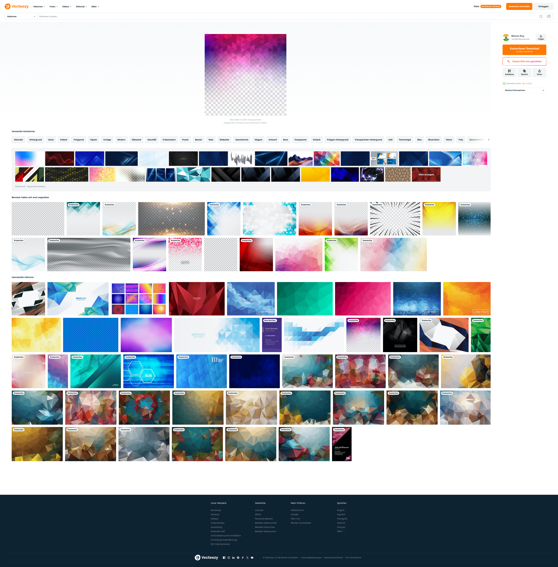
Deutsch (341, 522)
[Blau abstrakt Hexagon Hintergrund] (254, 371)
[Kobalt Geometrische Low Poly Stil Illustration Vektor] (417, 298)
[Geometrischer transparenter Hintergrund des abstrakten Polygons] (83, 218)
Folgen (541, 39)
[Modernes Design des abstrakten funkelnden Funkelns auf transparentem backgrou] (474, 218)
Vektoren (38, 6)
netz (211, 139)
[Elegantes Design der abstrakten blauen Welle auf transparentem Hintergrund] (28, 254)
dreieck (317, 139)
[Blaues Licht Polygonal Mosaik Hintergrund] (251, 298)
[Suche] (541, 16)
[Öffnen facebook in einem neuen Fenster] (224, 557)
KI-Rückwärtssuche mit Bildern (226, 535)
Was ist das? (527, 83)
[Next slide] (486, 139)
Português (342, 518)
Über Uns (295, 518)
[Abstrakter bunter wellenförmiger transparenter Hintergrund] (119, 218)
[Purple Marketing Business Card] (272, 335)
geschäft (151, 139)
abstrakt (18, 139)
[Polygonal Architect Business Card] (342, 444)
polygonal (79, 139)
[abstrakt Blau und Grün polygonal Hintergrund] (78, 298)
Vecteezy (215, 514)
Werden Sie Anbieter (301, 522)
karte (51, 139)
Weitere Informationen (515, 90)
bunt (285, 139)
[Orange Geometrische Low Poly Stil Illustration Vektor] (467, 298)
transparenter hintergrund (368, 139)
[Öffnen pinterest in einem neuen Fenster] (238, 557)
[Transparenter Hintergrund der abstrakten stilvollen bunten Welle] (351, 218)
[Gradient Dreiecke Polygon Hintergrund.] (28, 298)
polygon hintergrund (337, 139)
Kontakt (294, 514)
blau (419, 139)
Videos (65, 6)
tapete (93, 139)
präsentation (169, 139)
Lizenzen (259, 510)
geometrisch (241, 139)
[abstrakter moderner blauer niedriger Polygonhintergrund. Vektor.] (95, 371)
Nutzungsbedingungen (311, 557)
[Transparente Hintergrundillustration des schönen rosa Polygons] (185, 254)
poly (461, 139)
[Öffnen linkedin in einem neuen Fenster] (233, 557)
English (340, 510)
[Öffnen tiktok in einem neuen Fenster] (243, 557)
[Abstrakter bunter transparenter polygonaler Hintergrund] (363, 335)
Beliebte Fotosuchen (265, 527)
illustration (433, 139)
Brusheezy (216, 510)
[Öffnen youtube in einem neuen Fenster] (252, 557)
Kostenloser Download (524, 50)
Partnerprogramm (264, 518)
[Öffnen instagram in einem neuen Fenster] (229, 557)
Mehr (94, 6)
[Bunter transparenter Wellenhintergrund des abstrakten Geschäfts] (149, 254)
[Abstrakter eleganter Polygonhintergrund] (400, 335)
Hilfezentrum (297, 510)
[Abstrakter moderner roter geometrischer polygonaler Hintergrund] (256, 254)
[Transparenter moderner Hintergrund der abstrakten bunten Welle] (315, 218)
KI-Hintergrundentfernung (224, 539)
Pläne (476, 6)
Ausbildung (216, 527)
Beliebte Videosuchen (265, 531)
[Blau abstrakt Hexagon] (201, 371)
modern (121, 139)
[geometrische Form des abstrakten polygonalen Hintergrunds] (393, 254)
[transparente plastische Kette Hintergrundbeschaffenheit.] (88, 254)
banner (198, 139)
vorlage (107, 139)
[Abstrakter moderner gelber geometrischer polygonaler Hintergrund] (439, 218)
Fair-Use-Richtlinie (353, 557)
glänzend (136, 139)
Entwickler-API (218, 531)
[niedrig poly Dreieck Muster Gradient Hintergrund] (58, 371)
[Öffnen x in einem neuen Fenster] (247, 557)
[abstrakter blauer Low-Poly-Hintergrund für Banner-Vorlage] (217, 335)
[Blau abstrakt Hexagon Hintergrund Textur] (148, 371)
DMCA (258, 514)
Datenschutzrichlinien (333, 557)
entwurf (273, 139)
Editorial (80, 6)
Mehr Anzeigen (426, 174)
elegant (258, 139)
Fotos (52, 6)
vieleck (63, 139)
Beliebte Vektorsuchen (266, 522)
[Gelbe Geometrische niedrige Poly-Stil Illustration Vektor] (36, 335)
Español (341, 514)
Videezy (214, 518)
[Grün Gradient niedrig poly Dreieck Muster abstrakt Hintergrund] (481, 335)
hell (390, 139)
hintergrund (35, 139)
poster (185, 139)
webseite (224, 139)
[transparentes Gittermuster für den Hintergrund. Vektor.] (38, 218)
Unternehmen (218, 522)
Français (341, 527)
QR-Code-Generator (220, 544)
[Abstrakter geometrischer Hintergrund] (28, 371)
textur (449, 139)
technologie (405, 139)
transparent (300, 139)
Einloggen (543, 6)
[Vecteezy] (17, 6)
